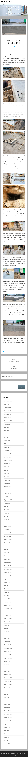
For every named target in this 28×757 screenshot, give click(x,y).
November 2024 (8, 417)
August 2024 (7, 424)
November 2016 (8, 717)
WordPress (19, 753)
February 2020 (7, 602)
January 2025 (7, 411)
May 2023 (6, 473)
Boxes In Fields (6, 2)
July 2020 (6, 585)
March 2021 (7, 559)
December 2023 (8, 450)
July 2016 (6, 730)
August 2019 (7, 622)
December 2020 (8, 569)
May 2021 (6, 552)
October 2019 (7, 615)
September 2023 (8, 460)
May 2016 (6, 737)
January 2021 (7, 566)
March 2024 (7, 440)
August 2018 (7, 661)
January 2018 (7, 674)
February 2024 (7, 444)
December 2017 (8, 678)
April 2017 (6, 701)
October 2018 (7, 654)
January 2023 (7, 486)
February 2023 (7, 483)
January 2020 (7, 605)
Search (5, 384)
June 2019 (6, 628)
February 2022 (7, 523)
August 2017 (7, 687)
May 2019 (6, 631)
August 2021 (7, 542)
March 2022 (7, 519)
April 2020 (6, 595)
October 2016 (7, 720)
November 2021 (8, 533)
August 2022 (7, 503)
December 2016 (8, 714)
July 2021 (6, 546)
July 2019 (6, 625)
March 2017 (7, 704)
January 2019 (7, 645)
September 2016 (8, 724)
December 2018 (8, 648)
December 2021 (8, 529)
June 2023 (6, 470)
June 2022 (6, 510)
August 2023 (7, 463)
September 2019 (8, 618)
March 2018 (7, 671)
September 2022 (8, 500)
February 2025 (7, 407)
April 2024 (6, 437)
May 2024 (6, 434)
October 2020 (7, 575)
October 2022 (7, 496)
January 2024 (7, 447)
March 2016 (7, 743)
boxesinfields (20, 46)
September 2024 (8, 421)
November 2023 (8, 453)
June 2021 (6, 549)
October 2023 (7, 457)
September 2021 (8, 539)
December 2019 (8, 608)
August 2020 (7, 582)
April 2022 (6, 516)
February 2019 (7, 641)
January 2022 (7, 526)
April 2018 (6, 668)
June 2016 (6, 734)
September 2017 (8, 684)
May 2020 (6, 592)
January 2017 (7, 711)
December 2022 (8, 490)
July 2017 (6, 691)
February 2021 (7, 562)
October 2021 (7, 536)
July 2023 (6, 467)
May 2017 (6, 697)
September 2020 (8, 579)
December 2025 (8, 401)
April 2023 (6, 477)
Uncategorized (8, 351)
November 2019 (8, 612)
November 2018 (8, 651)
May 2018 (6, 664)
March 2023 (7, 480)
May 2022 (6, 513)
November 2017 (8, 681)
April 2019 (6, 635)
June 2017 (6, 694)
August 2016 (7, 727)
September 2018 (8, 658)
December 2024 (8, 414)
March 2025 (7, 404)
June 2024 (6, 430)
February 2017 (7, 707)
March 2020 (7, 598)
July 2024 (6, 427)
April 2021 (6, 556)
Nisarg (14, 755)
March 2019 (7, 638)
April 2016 (6, 740)
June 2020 (6, 589)
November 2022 (8, 493)
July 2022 (6, 506)
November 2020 (8, 572)
